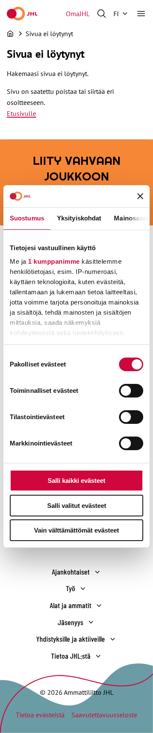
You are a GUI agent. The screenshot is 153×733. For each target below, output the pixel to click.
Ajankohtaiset (71, 571)
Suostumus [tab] (27, 218)
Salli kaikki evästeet (76, 480)
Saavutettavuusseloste (104, 714)
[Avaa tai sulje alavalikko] (97, 572)
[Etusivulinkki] (22, 13)
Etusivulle (21, 113)
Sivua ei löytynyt (49, 33)
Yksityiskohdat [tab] (79, 218)
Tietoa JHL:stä (71, 655)
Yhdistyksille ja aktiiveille (70, 638)
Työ (70, 588)
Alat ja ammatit (70, 605)
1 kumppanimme (54, 261)
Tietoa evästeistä (40, 714)
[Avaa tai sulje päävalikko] (141, 13)
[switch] (131, 391)
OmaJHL (78, 13)
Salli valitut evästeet (76, 505)
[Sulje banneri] (140, 196)
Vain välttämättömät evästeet (76, 530)
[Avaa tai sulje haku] (101, 13)
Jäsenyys (70, 622)
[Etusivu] (10, 33)
